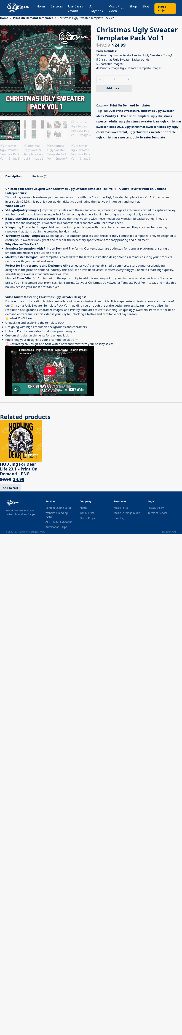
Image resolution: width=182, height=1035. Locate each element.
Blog (145, 6)
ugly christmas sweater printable (152, 132)
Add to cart (114, 88)
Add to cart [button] (10, 488)
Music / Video (113, 8)
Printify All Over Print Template (127, 116)
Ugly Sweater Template (148, 137)
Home (41, 6)
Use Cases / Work (75, 8)
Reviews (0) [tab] (39, 176)
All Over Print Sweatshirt (121, 111)
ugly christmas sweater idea (139, 121)
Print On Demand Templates (33, 18)
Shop (133, 6)
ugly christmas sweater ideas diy (147, 127)
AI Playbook (96, 8)
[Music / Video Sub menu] (122, 8)
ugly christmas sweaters (113, 137)
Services (57, 6)
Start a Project (162, 8)
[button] (86, 30)
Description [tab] (13, 176)
